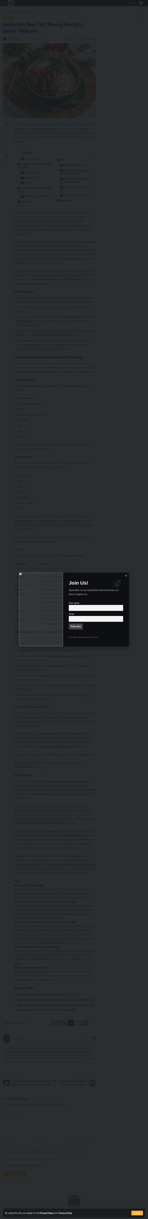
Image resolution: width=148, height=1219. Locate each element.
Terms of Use (65, 1213)
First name (74, 603)
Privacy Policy (47, 1213)
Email (71, 614)
